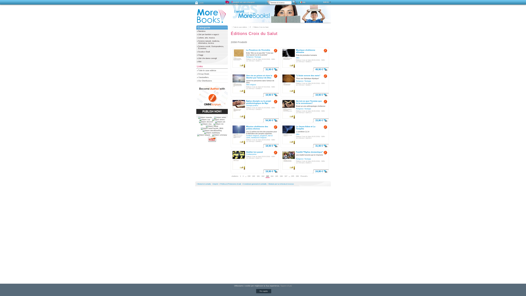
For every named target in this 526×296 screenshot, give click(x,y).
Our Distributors (205, 81)
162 (262, 176)
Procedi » (304, 176)
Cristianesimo (251, 154)
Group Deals (203, 74)
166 (281, 176)
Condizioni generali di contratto (255, 184)
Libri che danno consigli (207, 58)
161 (258, 176)
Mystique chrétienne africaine (305, 51)
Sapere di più (286, 286)
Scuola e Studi (204, 52)
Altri (199, 62)
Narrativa (201, 31)
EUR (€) (326, 2)
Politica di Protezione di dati (230, 184)
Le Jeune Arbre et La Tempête (305, 127)
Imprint (215, 184)
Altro (297, 58)
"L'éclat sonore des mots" (308, 75)
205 (292, 176)
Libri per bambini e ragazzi (208, 34)
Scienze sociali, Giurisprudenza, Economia (211, 47)
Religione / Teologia (253, 57)
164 (272, 176)
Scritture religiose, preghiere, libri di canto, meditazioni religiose (259, 137)
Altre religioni (251, 85)
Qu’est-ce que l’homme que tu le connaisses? (309, 102)
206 (297, 176)
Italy (303, 2)
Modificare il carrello (231, 4)
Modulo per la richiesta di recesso (281, 184)
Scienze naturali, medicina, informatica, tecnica (209, 42)
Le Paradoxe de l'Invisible (258, 50)
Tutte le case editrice (240, 27)
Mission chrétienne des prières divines (257, 127)
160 (253, 176)
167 (286, 176)
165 (276, 176)
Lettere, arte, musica (206, 38)
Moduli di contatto (204, 184)
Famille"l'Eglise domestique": (310, 152)
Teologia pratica (252, 105)
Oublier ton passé (254, 152)
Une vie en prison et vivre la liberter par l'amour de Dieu (259, 76)
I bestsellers (203, 77)
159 (249, 176)
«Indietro (234, 176)
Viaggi (200, 55)
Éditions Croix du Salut (261, 27)
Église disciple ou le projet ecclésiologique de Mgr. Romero (258, 102)
